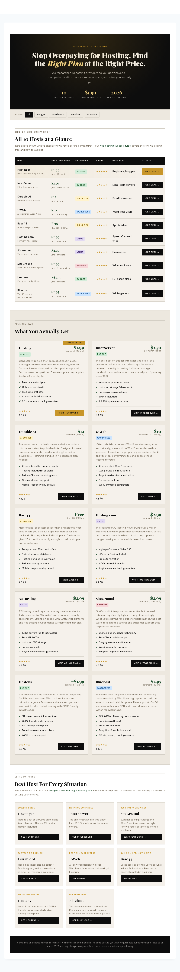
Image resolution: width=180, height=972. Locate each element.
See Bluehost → (82, 920)
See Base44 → (132, 878)
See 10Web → (80, 878)
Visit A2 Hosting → (69, 663)
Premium (92, 114)
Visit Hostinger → (70, 412)
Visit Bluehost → (147, 746)
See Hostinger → (31, 836)
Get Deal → (152, 171)
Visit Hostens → (71, 746)
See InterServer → (83, 836)
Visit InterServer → (146, 413)
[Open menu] (172, 7)
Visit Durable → (71, 496)
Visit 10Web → (149, 496)
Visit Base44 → (72, 579)
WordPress (58, 114)
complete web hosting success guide (70, 790)
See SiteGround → (135, 836)
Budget (41, 114)
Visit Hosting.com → (145, 579)
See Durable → (30, 878)
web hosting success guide (115, 145)
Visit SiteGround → (146, 663)
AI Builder (75, 114)
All (29, 114)
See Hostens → (30, 920)
